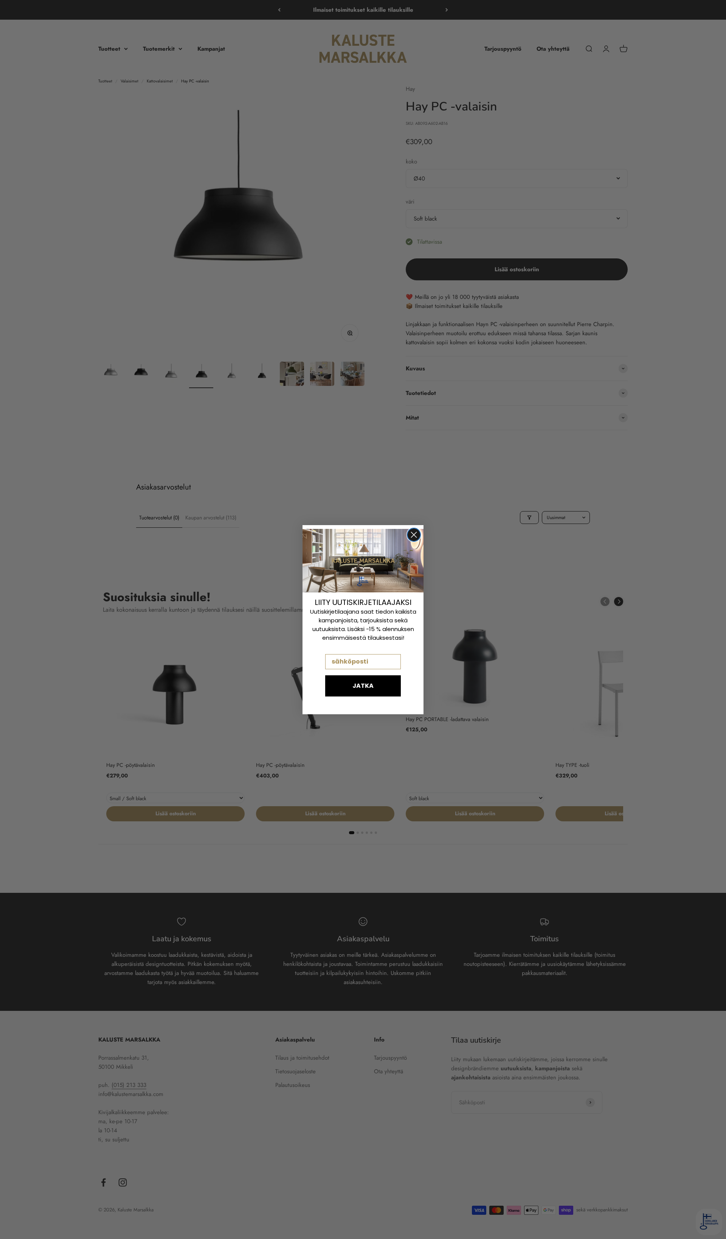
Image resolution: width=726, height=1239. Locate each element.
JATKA (363, 685)
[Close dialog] (413, 534)
